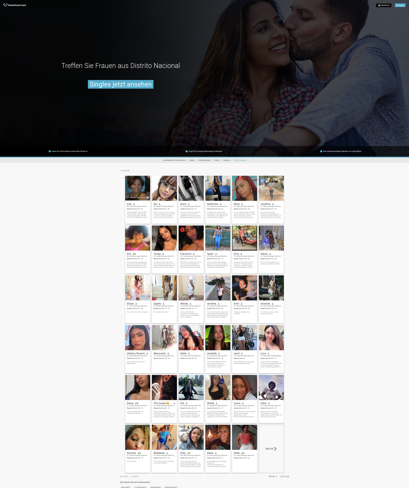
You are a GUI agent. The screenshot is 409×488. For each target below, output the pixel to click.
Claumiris (185, 253)
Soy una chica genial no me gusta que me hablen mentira (270, 263)
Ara (129, 253)
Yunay (157, 253)
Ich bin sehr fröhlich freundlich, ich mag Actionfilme (164, 462)
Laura (237, 403)
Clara (263, 403)
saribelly (212, 353)
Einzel (217, 160)
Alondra (131, 453)
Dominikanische (204, 160)
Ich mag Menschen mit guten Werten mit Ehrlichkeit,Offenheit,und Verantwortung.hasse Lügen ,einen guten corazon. (216, 463)
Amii (236, 303)
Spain (210, 253)
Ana (129, 204)
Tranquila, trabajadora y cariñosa (242, 312)
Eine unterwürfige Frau (161, 312)
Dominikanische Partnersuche (174, 160)
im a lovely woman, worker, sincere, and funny (270, 312)
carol (236, 353)
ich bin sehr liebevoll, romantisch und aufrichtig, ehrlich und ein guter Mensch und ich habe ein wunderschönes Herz (189, 314)
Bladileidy (159, 453)
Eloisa (130, 303)
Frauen (191, 160)
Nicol (237, 204)
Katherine (212, 204)
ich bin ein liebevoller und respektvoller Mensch (135, 412)
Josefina (265, 204)
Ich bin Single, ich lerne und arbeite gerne (136, 362)
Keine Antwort (131, 461)
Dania (130, 403)
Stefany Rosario (136, 353)
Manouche (160, 353)
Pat (182, 403)
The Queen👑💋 (163, 403)
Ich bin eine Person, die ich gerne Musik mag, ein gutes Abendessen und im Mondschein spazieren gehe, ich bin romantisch (244, 414)
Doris (183, 204)
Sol (155, 204)
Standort (226, 160)
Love (263, 353)
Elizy (183, 453)
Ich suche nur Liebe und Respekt (137, 312)
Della (237, 453)
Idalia (183, 353)
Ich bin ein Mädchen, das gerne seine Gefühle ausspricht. (244, 362)
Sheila (210, 403)
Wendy (184, 303)
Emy (236, 253)
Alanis (264, 253)
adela (210, 453)
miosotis (265, 303)
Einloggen (400, 5)
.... (234, 461)
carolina (211, 303)
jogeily (157, 303)
